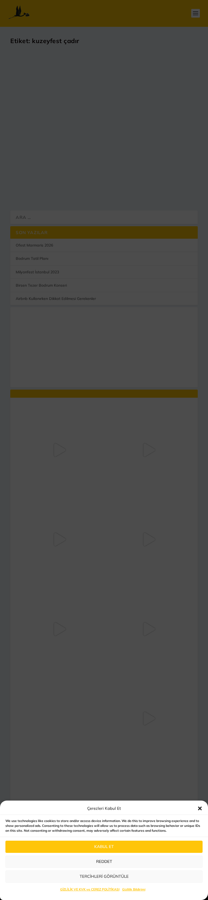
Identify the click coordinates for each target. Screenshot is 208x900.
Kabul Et (104, 846)
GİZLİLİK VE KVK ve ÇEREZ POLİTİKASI (89, 889)
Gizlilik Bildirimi (133, 889)
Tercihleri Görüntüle (104, 876)
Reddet (104, 861)
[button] (200, 808)
